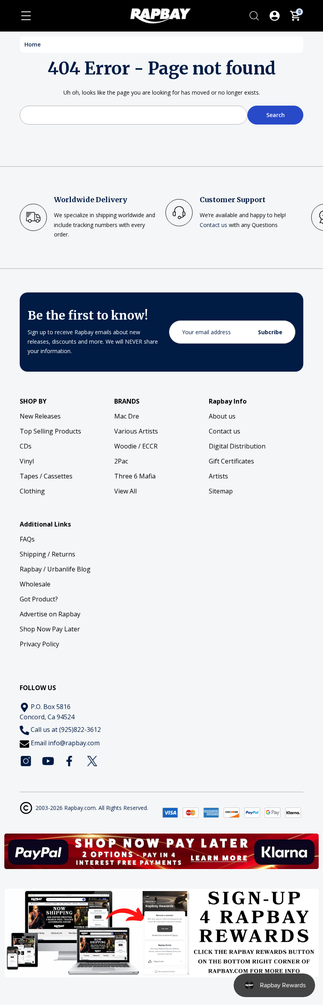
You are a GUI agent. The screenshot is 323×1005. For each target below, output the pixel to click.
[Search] (254, 15)
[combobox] (133, 115)
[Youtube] (48, 761)
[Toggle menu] (26, 15)
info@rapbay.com (74, 743)
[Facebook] (70, 761)
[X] (92, 761)
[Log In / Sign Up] (274, 15)
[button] (161, 851)
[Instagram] (26, 761)
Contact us (213, 225)
